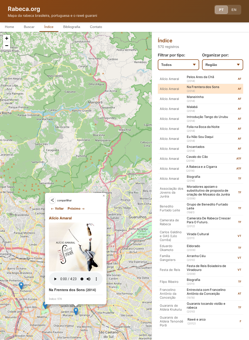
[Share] (52, 200)
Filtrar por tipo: (171, 55)
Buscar (29, 27)
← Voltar (57, 208)
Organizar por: (215, 55)
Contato (96, 27)
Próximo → (76, 208)
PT (221, 10)
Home (9, 27)
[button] (21, 286)
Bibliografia (71, 27)
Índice (48, 27)
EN (233, 10)
